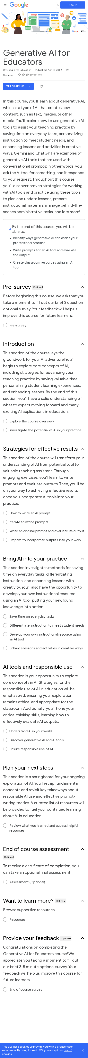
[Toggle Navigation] (5, 5)
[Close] (83, 1050)
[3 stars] (27, 75)
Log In (73, 5)
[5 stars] (35, 75)
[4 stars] (31, 75)
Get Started (15, 86)
